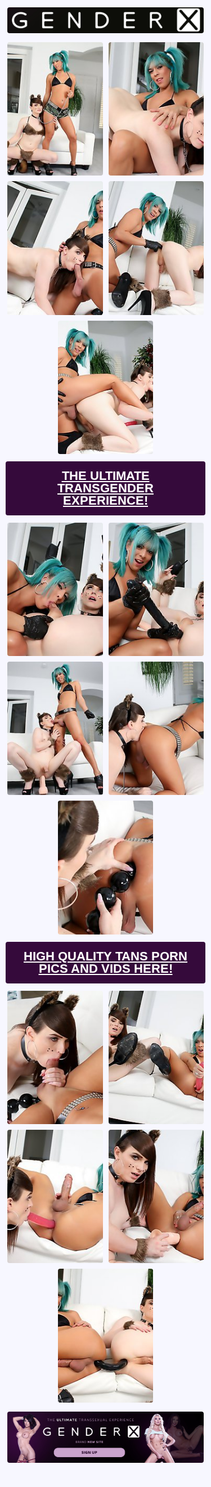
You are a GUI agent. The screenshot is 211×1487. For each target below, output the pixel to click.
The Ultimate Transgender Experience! (105, 488)
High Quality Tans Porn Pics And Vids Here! (105, 962)
